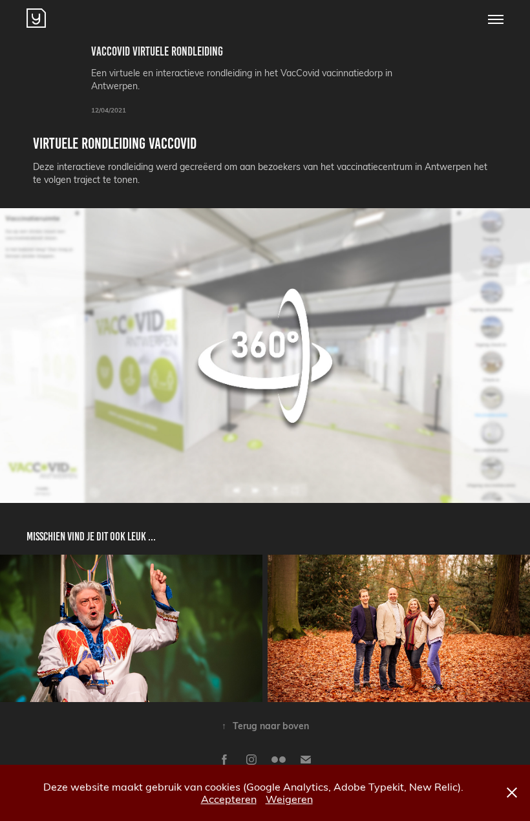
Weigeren (289, 798)
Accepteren (229, 798)
